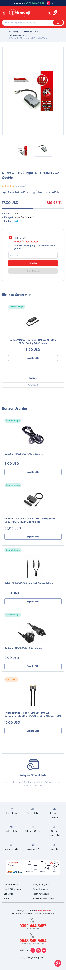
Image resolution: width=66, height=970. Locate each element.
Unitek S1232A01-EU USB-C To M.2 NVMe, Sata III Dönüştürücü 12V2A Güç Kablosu (30, 520)
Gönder (33, 263)
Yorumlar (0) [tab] (33, 385)
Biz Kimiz (8, 894)
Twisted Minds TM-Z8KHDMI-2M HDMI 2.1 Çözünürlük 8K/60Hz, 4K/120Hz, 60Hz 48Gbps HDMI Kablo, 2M (32, 714)
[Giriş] (49, 14)
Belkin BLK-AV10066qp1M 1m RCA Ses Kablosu (29, 583)
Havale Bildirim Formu (43, 898)
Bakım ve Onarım (33, 831)
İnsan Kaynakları (41, 894)
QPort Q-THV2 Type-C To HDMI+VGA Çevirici (29, 38)
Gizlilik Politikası (11, 884)
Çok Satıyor (11, 679)
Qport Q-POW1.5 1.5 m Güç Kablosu (23, 453)
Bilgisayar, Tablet (30, 32)
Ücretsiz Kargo (16, 306)
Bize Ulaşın (11, 813)
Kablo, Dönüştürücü (18, 35)
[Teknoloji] (21, 13)
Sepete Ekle (33, 358)
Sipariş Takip (33, 813)
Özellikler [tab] (33, 378)
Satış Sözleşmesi (41, 884)
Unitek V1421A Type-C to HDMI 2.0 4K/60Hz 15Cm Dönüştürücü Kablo (33, 341)
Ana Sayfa (13, 32)
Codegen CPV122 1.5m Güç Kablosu (23, 648)
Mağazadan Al (33, 849)
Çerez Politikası (40, 889)
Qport (15, 221)
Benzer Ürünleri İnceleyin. (27, 241)
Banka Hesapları (11, 849)
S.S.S (6, 898)
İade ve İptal (11, 831)
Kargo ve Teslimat (54, 815)
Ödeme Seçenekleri (54, 833)
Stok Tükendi (33, 271)
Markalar (54, 849)
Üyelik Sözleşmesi (12, 889)
